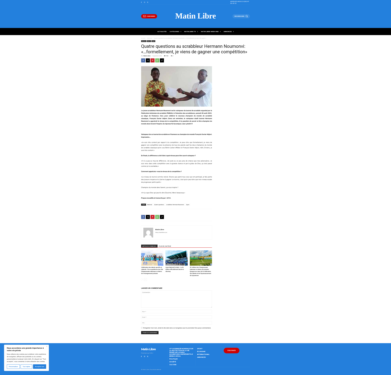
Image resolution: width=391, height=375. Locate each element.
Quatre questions (159, 204)
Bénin (149, 41)
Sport (153, 41)
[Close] (47, 346)
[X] (148, 2)
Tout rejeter (26, 366)
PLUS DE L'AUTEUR (165, 246)
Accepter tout (39, 366)
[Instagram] (144, 2)
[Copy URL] (162, 60)
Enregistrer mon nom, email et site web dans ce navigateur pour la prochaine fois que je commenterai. (177, 328)
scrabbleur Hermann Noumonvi (175, 204)
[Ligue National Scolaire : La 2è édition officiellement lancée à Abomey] (176, 258)
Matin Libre (146, 56)
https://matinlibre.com (161, 232)
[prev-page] (142, 279)
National (149, 38)
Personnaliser (13, 366)
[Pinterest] (152, 60)
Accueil (143, 38)
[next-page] (145, 279)
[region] (26, 358)
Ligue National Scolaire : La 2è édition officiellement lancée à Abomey (174, 269)
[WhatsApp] (157, 60)
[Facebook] (141, 2)
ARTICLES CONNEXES (149, 246)
